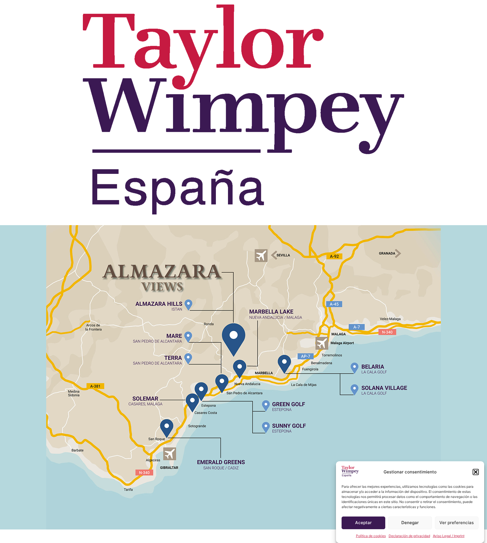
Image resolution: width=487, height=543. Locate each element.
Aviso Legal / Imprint (448, 536)
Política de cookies (371, 536)
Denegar (410, 523)
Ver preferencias (456, 523)
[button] (476, 472)
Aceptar (363, 523)
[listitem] (166, 428)
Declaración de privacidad (409, 536)
